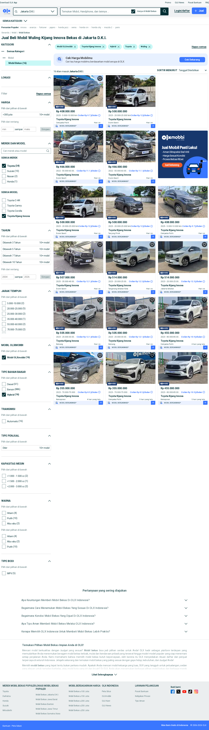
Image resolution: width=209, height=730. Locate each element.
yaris (117, 27)
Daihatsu (7, 696)
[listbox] (75, 47)
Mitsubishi (7, 710)
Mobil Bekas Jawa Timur (47, 709)
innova (23, 27)
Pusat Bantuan (141, 691)
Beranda (5, 33)
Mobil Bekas (24, 33)
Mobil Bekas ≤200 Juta (79, 701)
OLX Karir (106, 701)
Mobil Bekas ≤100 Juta (79, 691)
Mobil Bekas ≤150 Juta (79, 696)
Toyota (6, 691)
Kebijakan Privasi (142, 696)
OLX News (106, 706)
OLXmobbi (106, 696)
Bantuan (6, 726)
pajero (52, 27)
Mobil (14, 33)
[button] (8, 2)
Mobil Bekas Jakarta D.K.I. (47, 695)
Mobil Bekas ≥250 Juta (79, 710)
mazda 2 (108, 27)
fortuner (43, 27)
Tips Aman (140, 701)
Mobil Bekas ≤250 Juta (79, 706)
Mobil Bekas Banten (45, 704)
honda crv (84, 27)
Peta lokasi (17, 726)
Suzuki (6, 706)
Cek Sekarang (192, 59)
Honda (5, 701)
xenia (74, 27)
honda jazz (63, 27)
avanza (33, 27)
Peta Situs (106, 691)
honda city (96, 27)
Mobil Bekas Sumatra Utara (48, 714)
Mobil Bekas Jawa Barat (46, 699)
